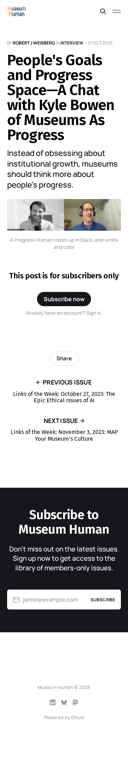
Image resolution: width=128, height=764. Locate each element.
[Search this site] (103, 11)
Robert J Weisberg (34, 43)
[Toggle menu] (116, 11)
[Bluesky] (64, 702)
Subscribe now (64, 299)
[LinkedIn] (52, 702)
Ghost (77, 717)
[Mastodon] (75, 702)
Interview (71, 43)
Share (64, 358)
